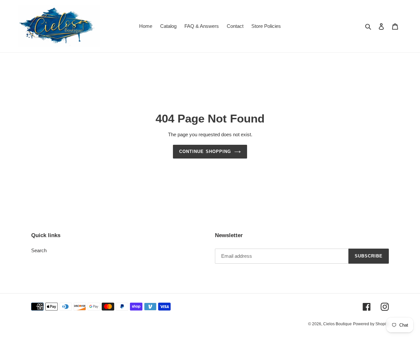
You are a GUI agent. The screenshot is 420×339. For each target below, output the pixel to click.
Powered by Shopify (371, 324)
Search (39, 250)
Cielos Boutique (337, 324)
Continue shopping (205, 151)
